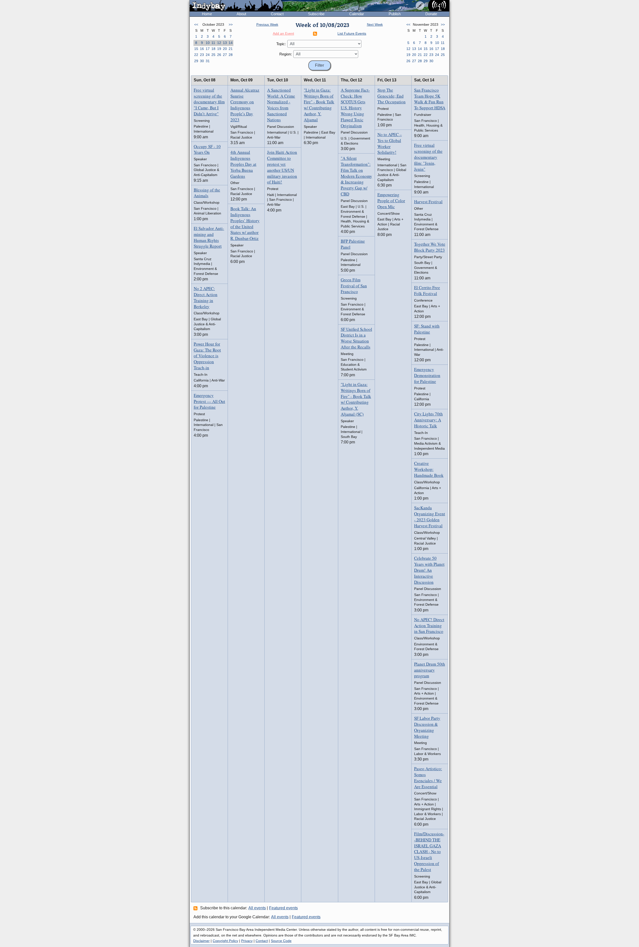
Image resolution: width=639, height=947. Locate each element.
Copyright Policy (225, 941)
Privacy (247, 941)
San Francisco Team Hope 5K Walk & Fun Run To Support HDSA (429, 99)
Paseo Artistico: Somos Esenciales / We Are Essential (428, 777)
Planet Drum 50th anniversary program (429, 670)
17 (208, 49)
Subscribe (316, 14)
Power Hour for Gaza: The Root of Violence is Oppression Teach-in (207, 356)
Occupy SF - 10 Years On (207, 149)
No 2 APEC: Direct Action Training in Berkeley (205, 297)
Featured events (283, 908)
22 (196, 55)
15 (196, 49)
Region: (285, 54)
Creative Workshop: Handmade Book (429, 469)
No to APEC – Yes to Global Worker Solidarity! (389, 143)
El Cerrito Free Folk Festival (427, 290)
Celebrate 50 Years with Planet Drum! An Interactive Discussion (429, 570)
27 (225, 55)
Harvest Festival (428, 201)
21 (231, 49)
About (241, 14)
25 (213, 55)
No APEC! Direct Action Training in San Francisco (429, 625)
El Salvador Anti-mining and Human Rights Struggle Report (209, 237)
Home (207, 14)
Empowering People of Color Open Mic (391, 200)
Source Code (281, 941)
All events (257, 908)
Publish (395, 14)
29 (196, 61)
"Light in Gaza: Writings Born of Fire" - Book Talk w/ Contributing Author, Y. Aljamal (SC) (356, 399)
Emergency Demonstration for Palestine (427, 375)
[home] (236, 6)
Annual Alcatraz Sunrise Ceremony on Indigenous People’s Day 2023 (244, 105)
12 (219, 43)
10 (208, 43)
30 (202, 61)
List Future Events (351, 33)
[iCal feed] (196, 908)
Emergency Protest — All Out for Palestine (209, 401)
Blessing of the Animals (207, 193)
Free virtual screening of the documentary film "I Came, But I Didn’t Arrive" (209, 102)
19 (219, 49)
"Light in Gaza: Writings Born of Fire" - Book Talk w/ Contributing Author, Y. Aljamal (319, 105)
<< (196, 24)
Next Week (375, 24)
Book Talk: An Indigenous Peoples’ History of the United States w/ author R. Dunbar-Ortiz (245, 223)
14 (231, 43)
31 (208, 61)
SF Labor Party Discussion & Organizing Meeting (427, 727)
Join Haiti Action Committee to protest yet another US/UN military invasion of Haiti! (282, 167)
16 (202, 49)
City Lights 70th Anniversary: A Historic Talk (428, 420)
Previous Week (267, 24)
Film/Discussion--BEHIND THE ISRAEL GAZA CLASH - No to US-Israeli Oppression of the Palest (429, 851)
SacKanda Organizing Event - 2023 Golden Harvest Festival (429, 516)
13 (225, 43)
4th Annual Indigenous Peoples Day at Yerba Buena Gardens (243, 164)
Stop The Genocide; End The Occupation (391, 96)
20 (225, 49)
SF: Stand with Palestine (427, 329)
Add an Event (283, 33)
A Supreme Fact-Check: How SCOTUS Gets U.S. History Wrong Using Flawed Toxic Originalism (355, 108)
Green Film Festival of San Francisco (354, 286)
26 (219, 55)
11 (213, 43)
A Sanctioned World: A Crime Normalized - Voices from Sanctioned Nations (281, 105)
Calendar (356, 14)
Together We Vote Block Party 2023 (429, 247)
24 (208, 55)
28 (231, 55)
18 (213, 49)
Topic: (281, 44)
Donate (431, 14)
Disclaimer (201, 941)
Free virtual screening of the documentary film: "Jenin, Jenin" (428, 157)
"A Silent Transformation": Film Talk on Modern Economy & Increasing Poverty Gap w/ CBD (356, 176)
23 (202, 55)
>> (231, 24)
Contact (277, 14)
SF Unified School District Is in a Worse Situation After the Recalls (356, 338)
